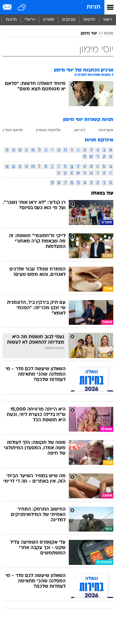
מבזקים (69, 20)
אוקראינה (105, 130)
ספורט (48, 20)
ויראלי (30, 20)
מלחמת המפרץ (48, 130)
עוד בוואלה (102, 193)
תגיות (93, 7)
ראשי (107, 20)
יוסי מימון (89, 33)
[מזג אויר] (22, 7)
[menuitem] (89, 20)
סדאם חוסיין (13, 130)
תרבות (11, 20)
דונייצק (79, 130)
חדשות (89, 20)
